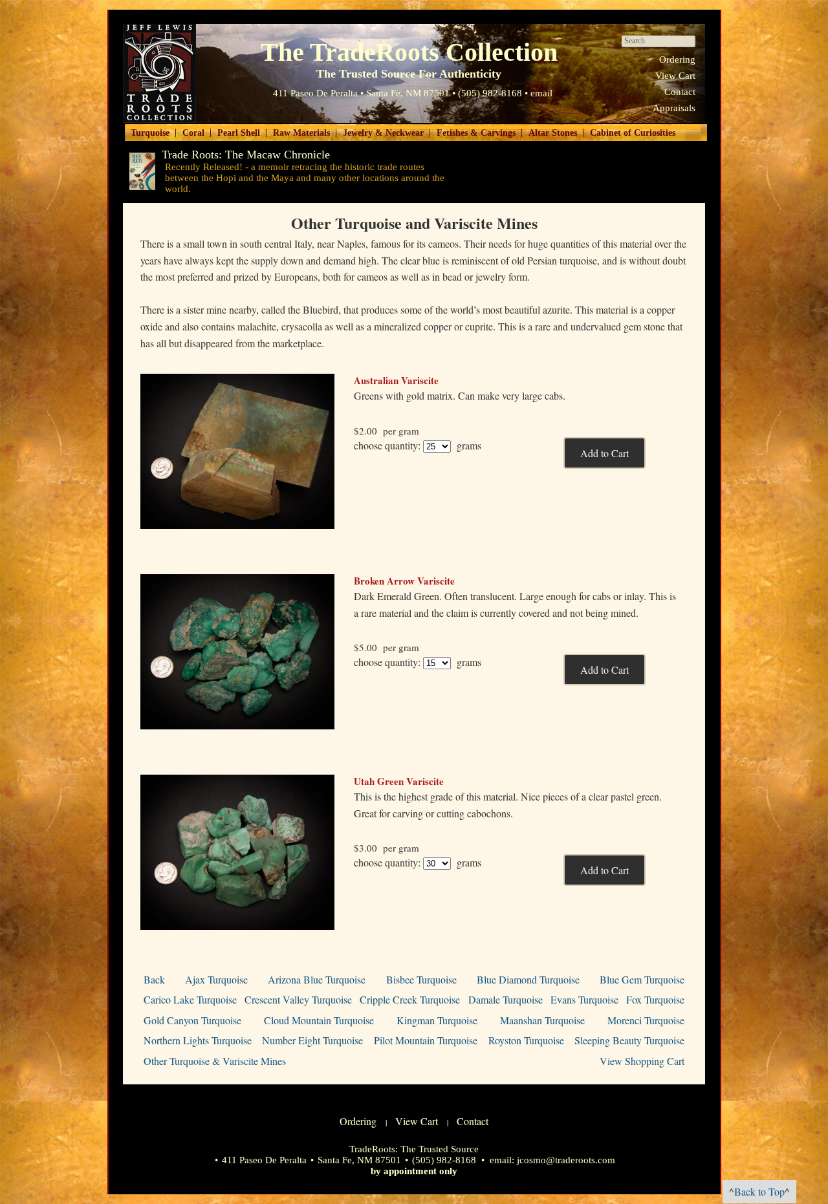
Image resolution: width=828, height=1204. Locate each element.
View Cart (675, 75)
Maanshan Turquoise (542, 1020)
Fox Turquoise (655, 999)
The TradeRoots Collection (159, 73)
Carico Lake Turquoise (190, 999)
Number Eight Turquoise (312, 1040)
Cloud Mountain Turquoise (319, 1020)
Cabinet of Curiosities (632, 133)
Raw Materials (301, 133)
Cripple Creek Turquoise (410, 999)
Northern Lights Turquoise (198, 1040)
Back (154, 979)
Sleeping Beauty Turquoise (629, 1040)
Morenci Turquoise (645, 1020)
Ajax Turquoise (216, 979)
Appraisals (674, 108)
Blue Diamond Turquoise (528, 979)
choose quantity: (387, 445)
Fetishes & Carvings (476, 133)
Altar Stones (552, 133)
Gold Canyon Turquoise (192, 1020)
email (541, 93)
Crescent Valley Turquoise (298, 999)
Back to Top (759, 1191)
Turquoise (150, 133)
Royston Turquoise (526, 1040)
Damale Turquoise (505, 999)
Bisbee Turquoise (421, 979)
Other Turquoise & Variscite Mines (215, 1061)
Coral (193, 133)
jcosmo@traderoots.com (566, 1160)
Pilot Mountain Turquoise (425, 1040)
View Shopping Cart (642, 1061)
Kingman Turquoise (437, 1020)
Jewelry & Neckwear (383, 133)
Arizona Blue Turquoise (316, 979)
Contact (679, 92)
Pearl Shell (238, 133)
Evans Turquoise (584, 999)
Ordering (677, 59)
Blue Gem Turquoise (642, 979)
